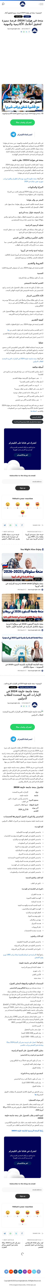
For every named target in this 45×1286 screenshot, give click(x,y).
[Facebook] (29, 31)
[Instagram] (25, 1272)
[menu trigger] (40, 4)
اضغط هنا (34, 411)
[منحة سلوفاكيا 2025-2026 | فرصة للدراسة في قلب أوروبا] (22, 567)
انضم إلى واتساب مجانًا (24, 122)
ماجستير (27, 16)
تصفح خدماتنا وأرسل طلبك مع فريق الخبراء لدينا (27, 422)
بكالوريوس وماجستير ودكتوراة (27, 687)
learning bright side (14, 28)
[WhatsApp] (24, 31)
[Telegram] (21, 31)
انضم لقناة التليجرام (25, 134)
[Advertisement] (22, 59)
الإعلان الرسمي (36, 417)
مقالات (38, 619)
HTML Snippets (13, 1285)
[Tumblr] (16, 1272)
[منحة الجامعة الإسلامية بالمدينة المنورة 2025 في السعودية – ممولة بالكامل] (22, 648)
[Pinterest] (29, 1272)
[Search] (3, 4)
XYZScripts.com (31, 1285)
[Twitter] (26, 31)
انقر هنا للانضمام (22, 455)
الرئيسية (39, 13)
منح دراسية (18, 16)
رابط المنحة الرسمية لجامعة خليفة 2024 (27, 1131)
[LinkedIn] (20, 1272)
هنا (8, 330)
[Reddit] (11, 1272)
